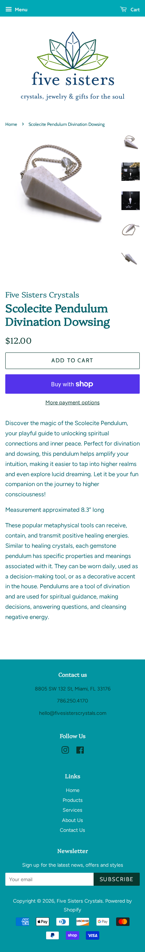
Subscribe (117, 879)
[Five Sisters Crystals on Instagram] (65, 751)
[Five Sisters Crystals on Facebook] (80, 751)
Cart (135, 9)
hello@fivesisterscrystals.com (72, 713)
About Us (72, 820)
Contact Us (72, 830)
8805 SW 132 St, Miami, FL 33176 (73, 689)
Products (73, 800)
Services (72, 810)
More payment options (72, 402)
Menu (20, 10)
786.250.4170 (72, 701)
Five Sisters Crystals (80, 901)
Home (11, 124)
